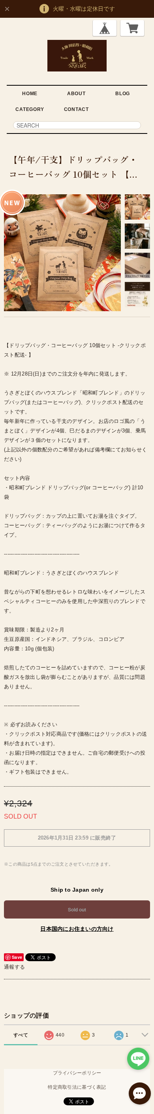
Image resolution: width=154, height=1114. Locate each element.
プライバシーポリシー (77, 1073)
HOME (30, 93)
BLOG (122, 93)
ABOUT (76, 93)
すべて (20, 1035)
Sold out (77, 909)
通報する (14, 967)
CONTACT (76, 109)
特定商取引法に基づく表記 (77, 1087)
